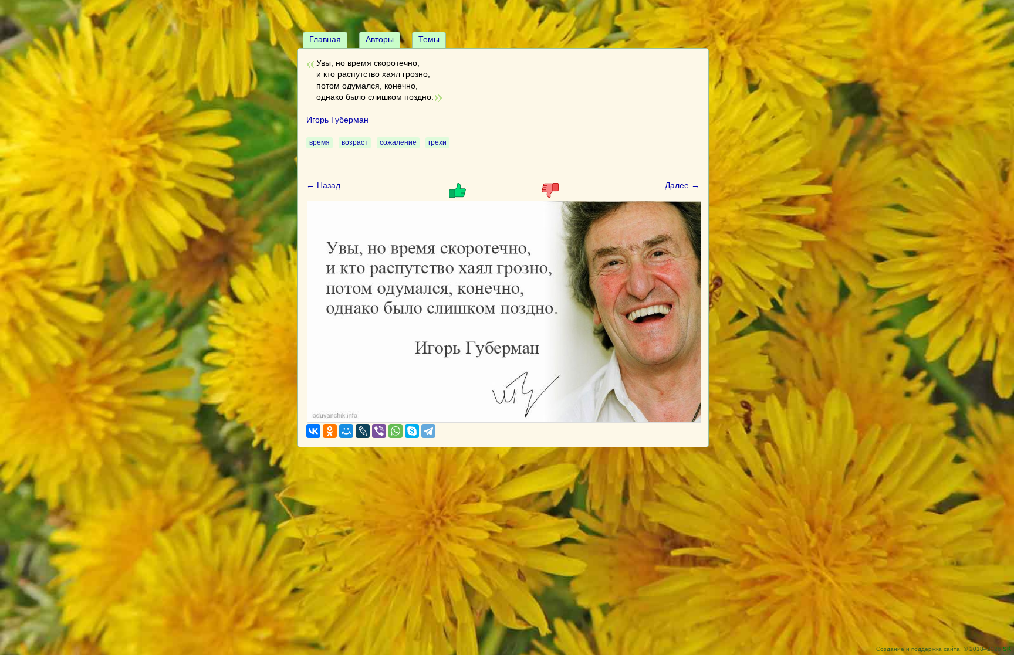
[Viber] (379, 431)
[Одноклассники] (330, 431)
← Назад (323, 185)
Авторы (380, 39)
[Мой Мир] (346, 431)
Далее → (682, 185)
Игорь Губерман (337, 119)
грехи (437, 142)
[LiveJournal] (363, 431)
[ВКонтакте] (313, 431)
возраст (355, 142)
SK (1007, 649)
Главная (325, 39)
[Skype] (412, 431)
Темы (429, 39)
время (319, 142)
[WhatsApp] (395, 431)
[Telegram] (428, 431)
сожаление (398, 142)
